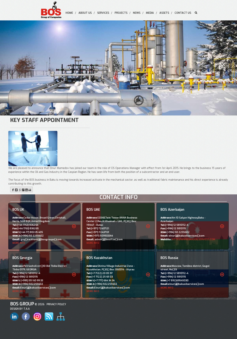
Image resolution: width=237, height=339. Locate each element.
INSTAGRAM (37, 316)
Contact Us (183, 13)
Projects (121, 13)
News (136, 13)
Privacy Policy (55, 304)
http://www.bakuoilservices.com (193, 239)
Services (103, 13)
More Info (18, 243)
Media (150, 13)
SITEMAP (60, 316)
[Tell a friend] (29, 189)
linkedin (14, 316)
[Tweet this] (16, 189)
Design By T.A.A (20, 309)
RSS (49, 316)
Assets (164, 13)
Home (69, 13)
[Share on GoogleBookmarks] (19, 189)
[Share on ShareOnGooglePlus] (23, 189)
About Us (85, 13)
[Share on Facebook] (12, 189)
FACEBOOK (26, 316)
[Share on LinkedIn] (26, 189)
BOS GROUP (22, 304)
